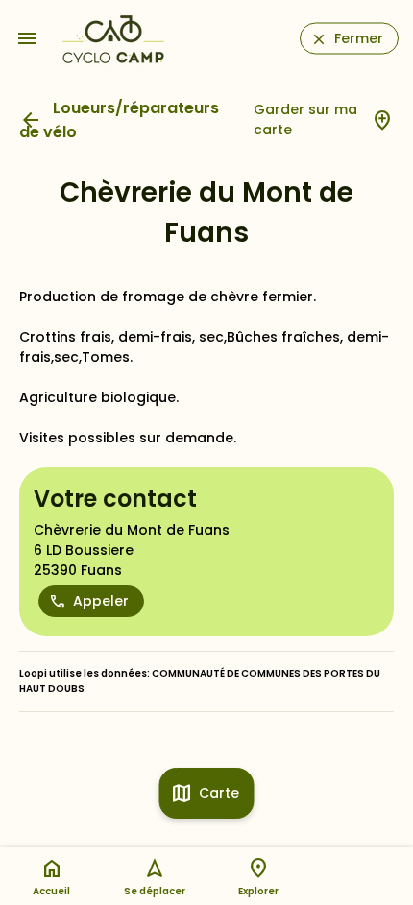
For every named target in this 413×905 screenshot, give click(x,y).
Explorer (258, 891)
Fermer (358, 38)
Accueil (51, 891)
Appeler (101, 600)
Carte (219, 792)
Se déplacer (154, 891)
